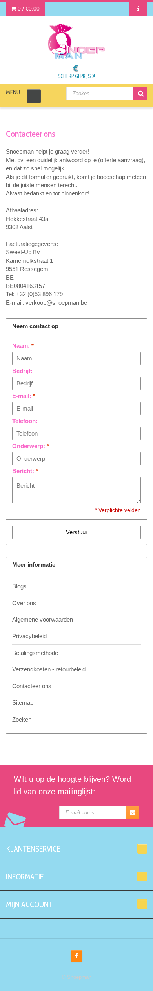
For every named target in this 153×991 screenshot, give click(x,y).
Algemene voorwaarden (42, 619)
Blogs (19, 586)
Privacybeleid (29, 636)
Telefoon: (25, 421)
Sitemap (22, 702)
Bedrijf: (22, 370)
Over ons (24, 603)
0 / (28, 8)
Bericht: (25, 471)
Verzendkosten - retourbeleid (49, 669)
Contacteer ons (31, 686)
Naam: (23, 345)
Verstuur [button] (76, 532)
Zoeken (21, 719)
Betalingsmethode (35, 652)
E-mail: (23, 395)
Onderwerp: (30, 446)
